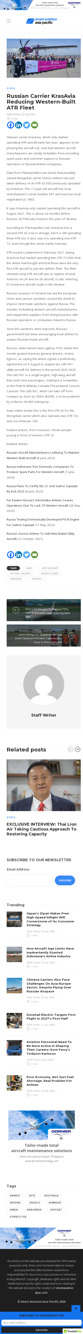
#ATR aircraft (50, 568)
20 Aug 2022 (28, 114)
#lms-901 (37, 578)
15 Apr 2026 (47, 997)
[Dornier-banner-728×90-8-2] (41, 5)
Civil (11, 88)
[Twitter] (26, 125)
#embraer (54, 1202)
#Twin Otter (18, 1216)
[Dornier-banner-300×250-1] (41, 1137)
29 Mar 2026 (48, 1090)
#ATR (29, 568)
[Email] (34, 125)
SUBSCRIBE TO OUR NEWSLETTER (41, 1315)
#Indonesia (34, 1209)
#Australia (51, 1195)
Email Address (18, 869)
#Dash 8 (34, 1202)
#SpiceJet (56, 1209)
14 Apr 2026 (48, 1024)
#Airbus (15, 1195)
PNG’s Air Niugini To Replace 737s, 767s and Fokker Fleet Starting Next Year (47, 612)
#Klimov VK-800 (50, 573)
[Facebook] (10, 125)
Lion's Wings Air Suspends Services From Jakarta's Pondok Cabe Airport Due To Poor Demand (38, 638)
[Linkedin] (18, 125)
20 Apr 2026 (48, 931)
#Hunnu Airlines (20, 573)
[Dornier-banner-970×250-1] (41, 1238)
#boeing (15, 1202)
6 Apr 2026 (47, 1059)
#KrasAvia (16, 578)
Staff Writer (13, 114)
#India (14, 1209)
